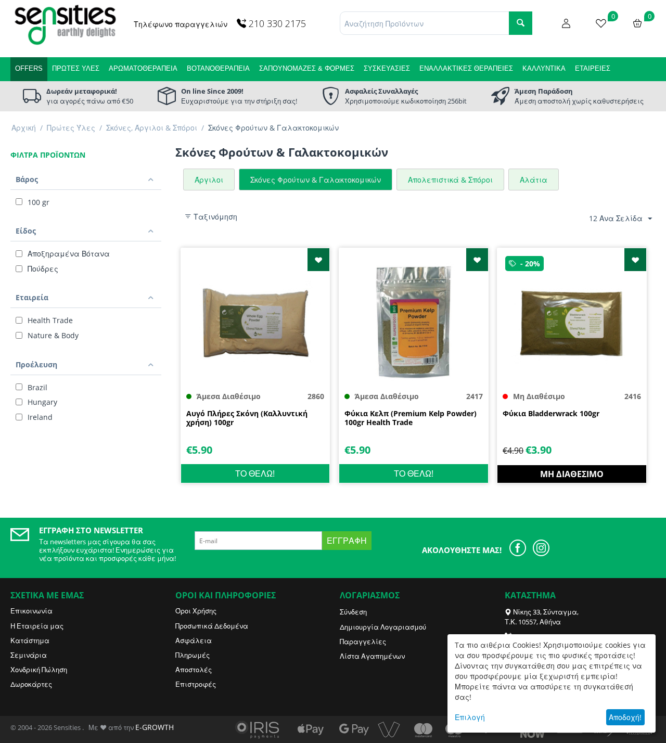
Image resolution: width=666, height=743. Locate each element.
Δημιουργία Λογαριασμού (383, 627)
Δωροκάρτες (31, 684)
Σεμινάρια (28, 655)
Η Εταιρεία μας (36, 626)
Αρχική (23, 128)
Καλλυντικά (544, 68)
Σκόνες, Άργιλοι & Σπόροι (151, 128)
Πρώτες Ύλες (75, 68)
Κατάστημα (29, 640)
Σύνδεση (353, 612)
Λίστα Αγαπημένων (372, 656)
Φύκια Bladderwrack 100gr (551, 413)
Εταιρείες (592, 68)
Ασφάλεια (193, 640)
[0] (601, 22)
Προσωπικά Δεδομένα (211, 626)
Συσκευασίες (387, 68)
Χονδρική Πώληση (38, 669)
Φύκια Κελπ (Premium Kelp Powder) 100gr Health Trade (410, 418)
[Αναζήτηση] (520, 23)
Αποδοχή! (625, 717)
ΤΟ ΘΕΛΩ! (255, 473)
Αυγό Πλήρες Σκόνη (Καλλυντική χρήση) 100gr (247, 418)
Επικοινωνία (31, 611)
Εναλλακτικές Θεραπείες (466, 68)
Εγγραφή (347, 540)
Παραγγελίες (363, 641)
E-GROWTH (154, 727)
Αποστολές (193, 669)
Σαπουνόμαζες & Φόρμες (306, 68)
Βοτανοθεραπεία (218, 68)
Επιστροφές (195, 684)
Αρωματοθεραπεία (143, 68)
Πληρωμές (192, 655)
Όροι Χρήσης (195, 611)
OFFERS (29, 68)
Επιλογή (470, 717)
